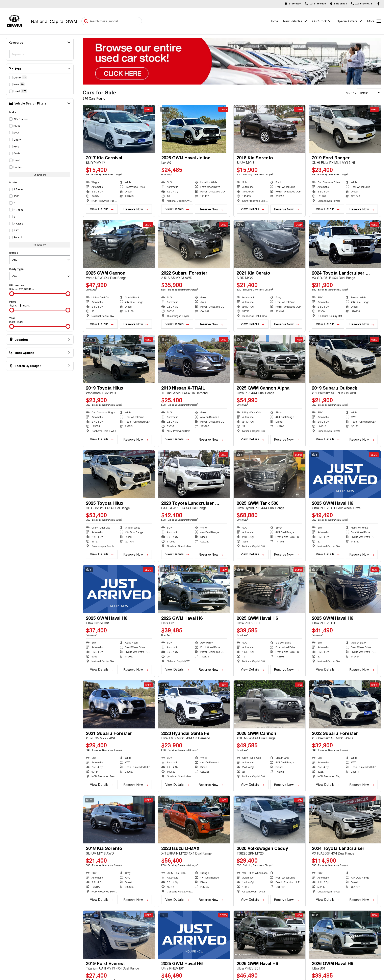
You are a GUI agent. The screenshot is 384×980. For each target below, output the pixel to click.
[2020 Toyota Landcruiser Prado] (194, 474)
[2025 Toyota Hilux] (119, 474)
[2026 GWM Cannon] (270, 704)
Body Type (16, 269)
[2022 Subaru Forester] (194, 244)
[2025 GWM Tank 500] (270, 474)
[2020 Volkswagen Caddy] (270, 820)
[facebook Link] (378, 3)
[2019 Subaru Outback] (345, 359)
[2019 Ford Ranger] (345, 129)
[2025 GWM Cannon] (119, 244)
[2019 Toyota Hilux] (119, 359)
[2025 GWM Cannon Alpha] (270, 359)
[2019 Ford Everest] (119, 935)
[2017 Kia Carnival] (119, 129)
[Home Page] (14, 21)
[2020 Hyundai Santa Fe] (194, 704)
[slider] (11, 293)
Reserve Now (133, 209)
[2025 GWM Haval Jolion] (194, 129)
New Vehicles (292, 21)
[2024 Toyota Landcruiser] (345, 820)
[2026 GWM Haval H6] (194, 589)
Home (274, 21)
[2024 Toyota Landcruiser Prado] (345, 244)
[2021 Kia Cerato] (270, 244)
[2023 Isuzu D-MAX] (194, 820)
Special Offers (347, 21)
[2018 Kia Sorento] (270, 129)
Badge (13, 252)
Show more (39, 174)
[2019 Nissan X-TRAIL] (194, 359)
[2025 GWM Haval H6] (345, 474)
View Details (99, 209)
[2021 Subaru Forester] (119, 704)
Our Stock (319, 21)
